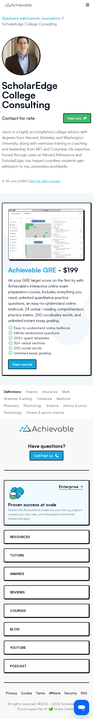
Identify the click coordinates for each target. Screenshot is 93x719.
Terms (40, 693)
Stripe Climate (65, 709)
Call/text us (43, 456)
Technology (13, 412)
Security (70, 693)
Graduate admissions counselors (31, 18)
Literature (44, 399)
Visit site (74, 118)
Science (52, 405)
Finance (32, 392)
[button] (87, 5)
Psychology (32, 405)
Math (66, 392)
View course (22, 364)
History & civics (75, 405)
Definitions (12, 392)
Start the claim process (44, 181)
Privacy (11, 693)
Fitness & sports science (45, 412)
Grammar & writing (18, 399)
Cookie (26, 693)
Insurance (49, 392)
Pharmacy (11, 405)
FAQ (84, 693)
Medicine (63, 399)
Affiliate (55, 693)
